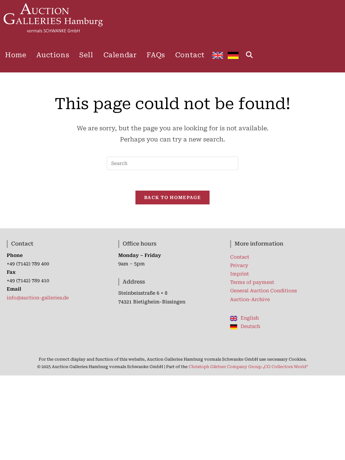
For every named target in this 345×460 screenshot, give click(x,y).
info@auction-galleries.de (38, 297)
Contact (239, 257)
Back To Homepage (172, 197)
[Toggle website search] (249, 54)
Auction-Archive (250, 299)
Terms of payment (252, 282)
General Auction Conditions (263, 290)
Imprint (239, 273)
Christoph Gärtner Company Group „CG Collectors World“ (248, 366)
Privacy (239, 265)
